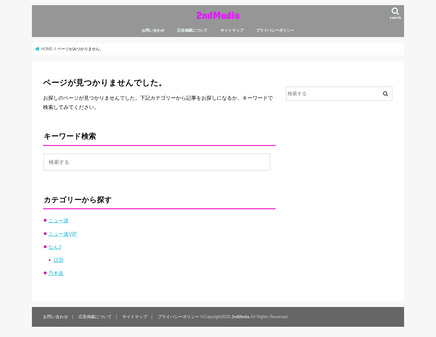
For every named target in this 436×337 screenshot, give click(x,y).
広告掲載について (192, 30)
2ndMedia (218, 15)
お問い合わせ (153, 30)
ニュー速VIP (62, 234)
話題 (59, 260)
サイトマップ (232, 30)
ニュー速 (58, 220)
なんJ (54, 247)
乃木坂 (56, 273)
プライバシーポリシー (275, 30)
